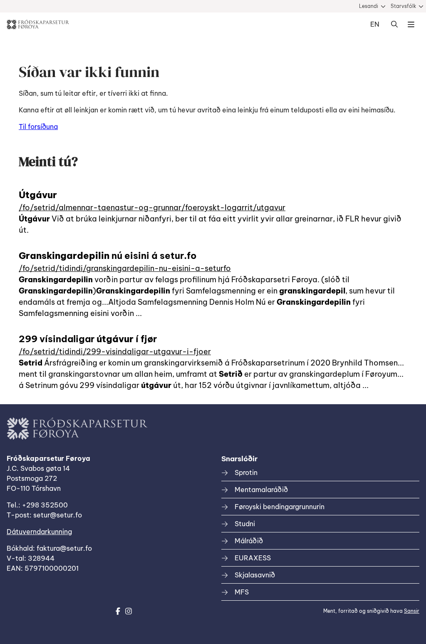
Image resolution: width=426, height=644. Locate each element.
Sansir (411, 611)
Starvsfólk (403, 6)
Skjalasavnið (255, 575)
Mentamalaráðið (261, 489)
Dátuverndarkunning (39, 531)
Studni (245, 524)
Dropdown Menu (411, 24)
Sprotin (246, 472)
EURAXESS (253, 558)
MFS (242, 592)
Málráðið (249, 541)
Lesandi (368, 6)
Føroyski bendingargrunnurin (279, 506)
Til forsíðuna (38, 126)
